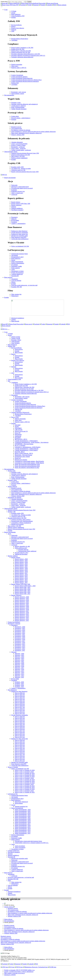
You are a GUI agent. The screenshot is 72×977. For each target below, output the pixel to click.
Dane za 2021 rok (20, 701)
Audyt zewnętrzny (20, 846)
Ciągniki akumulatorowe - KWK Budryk (26, 441)
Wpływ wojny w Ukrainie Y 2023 (24, 784)
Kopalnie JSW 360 (13, 879)
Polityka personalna (20, 418)
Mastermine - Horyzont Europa (23, 455)
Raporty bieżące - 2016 (21, 574)
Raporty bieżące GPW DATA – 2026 (25, 586)
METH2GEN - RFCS (21, 439)
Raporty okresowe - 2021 (22, 604)
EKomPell (18, 437)
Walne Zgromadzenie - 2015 (23, 827)
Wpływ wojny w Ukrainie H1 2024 (25, 781)
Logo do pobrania (13, 885)
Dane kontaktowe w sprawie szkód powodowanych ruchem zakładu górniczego (33, 493)
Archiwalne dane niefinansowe (19, 765)
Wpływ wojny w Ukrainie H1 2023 (25, 787)
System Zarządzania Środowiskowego (25, 404)
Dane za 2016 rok (20, 708)
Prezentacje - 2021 (20, 634)
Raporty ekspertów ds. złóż (22, 546)
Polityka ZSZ (18, 409)
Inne (9, 381)
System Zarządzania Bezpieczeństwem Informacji (28, 407)
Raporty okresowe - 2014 (22, 615)
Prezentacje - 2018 (20, 639)
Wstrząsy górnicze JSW (17, 496)
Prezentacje (14, 625)
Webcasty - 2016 (19, 669)
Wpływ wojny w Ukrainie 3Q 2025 (25, 773)
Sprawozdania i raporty (21, 398)
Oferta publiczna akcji (21, 548)
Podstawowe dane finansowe (19, 691)
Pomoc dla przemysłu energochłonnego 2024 (27, 464)
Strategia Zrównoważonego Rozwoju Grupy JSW (21, 510)
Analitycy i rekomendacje (18, 688)
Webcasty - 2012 (19, 675)
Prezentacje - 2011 (20, 650)
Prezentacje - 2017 (20, 641)
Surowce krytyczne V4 (21, 431)
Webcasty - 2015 (19, 671)
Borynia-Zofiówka (16, 348)
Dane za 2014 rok (20, 712)
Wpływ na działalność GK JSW (20, 768)
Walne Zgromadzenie (17, 808)
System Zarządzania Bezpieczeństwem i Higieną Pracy (30, 406)
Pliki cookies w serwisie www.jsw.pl (14, 973)
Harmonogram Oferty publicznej (27, 551)
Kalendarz (14, 540)
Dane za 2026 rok (20, 693)
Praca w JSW (15, 417)
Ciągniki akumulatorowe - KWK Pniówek (26, 448)
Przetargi (13, 485)
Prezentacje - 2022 (20, 633)
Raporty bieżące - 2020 (21, 568)
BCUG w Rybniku (20, 445)
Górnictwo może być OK (18, 516)
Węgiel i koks (11, 470)
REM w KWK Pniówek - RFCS (24, 453)
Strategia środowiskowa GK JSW (17, 518)
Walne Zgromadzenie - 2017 (23, 824)
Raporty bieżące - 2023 (21, 563)
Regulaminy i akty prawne (22, 396)
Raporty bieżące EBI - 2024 (22, 589)
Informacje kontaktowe (14, 891)
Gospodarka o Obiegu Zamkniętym (21, 522)
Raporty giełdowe (13, 556)
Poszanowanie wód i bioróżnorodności (22, 521)
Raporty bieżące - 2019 (21, 570)
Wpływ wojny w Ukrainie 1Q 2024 (25, 783)
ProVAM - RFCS (19, 452)
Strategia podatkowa (13, 855)
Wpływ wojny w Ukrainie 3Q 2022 (25, 792)
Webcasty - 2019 (19, 664)
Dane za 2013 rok (20, 713)
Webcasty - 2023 (19, 658)
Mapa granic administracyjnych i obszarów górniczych (26, 494)
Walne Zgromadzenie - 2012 (23, 831)
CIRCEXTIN (18, 429)
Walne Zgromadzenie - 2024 (23, 813)
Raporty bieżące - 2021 (21, 567)
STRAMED (18, 428)
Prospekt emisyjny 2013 (21, 552)
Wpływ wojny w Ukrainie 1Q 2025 (25, 776)
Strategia (10, 853)
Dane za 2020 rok (20, 702)
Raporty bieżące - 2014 (21, 578)
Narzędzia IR (11, 857)
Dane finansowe (12, 690)
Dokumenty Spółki (16, 838)
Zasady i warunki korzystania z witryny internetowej (18, 971)
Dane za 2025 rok (20, 694)
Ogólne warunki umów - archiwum (21, 507)
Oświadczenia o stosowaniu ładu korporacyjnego (28, 841)
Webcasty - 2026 (19, 653)
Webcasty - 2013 (19, 674)
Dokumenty (14, 395)
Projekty (13, 423)
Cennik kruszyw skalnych (18, 475)
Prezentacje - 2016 (20, 642)
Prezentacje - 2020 (20, 636)
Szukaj (29, 1)
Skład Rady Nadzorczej (21, 801)
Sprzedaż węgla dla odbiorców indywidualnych (24, 474)
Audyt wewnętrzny (20, 847)
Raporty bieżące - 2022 (21, 565)
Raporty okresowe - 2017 (22, 611)
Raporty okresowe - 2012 (22, 619)
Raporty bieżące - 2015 (21, 576)
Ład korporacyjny (13, 794)
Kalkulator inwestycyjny (18, 541)
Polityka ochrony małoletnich (16, 527)
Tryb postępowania (16, 489)
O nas (5, 9)
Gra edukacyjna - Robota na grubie (21, 515)
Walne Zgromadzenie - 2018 (23, 822)
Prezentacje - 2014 (20, 645)
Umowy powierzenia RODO (19, 500)
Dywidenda (14, 836)
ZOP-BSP (17, 425)
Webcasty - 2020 (19, 663)
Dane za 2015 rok (20, 710)
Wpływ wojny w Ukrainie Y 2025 (24, 772)
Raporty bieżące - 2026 (21, 559)
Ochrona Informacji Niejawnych (20, 412)
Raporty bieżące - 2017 (21, 573)
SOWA (17, 426)
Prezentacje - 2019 (20, 638)
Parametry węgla (16, 472)
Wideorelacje (14, 883)
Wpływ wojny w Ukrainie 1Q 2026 (25, 770)
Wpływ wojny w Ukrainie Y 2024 (24, 778)
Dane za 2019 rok (20, 704)
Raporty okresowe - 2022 (22, 603)
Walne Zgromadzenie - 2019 (23, 820)
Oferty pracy (18, 420)
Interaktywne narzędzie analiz (19, 762)
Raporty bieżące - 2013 (21, 579)
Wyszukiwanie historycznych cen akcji (22, 538)
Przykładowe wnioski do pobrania (20, 491)
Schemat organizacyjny (21, 806)
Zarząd (10, 335)
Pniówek (13, 366)
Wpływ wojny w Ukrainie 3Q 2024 (25, 779)
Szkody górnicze (12, 486)
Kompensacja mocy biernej (22, 456)
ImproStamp (18, 434)
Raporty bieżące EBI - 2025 (22, 587)
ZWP (12, 373)
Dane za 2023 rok (20, 697)
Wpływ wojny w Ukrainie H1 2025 (25, 775)
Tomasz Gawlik (15, 338)
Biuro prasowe (8, 277)
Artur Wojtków (15, 343)
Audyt (13, 844)
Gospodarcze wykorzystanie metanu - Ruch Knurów (29, 461)
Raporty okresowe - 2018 (22, 609)
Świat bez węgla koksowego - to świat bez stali (21, 877)
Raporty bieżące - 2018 (21, 571)
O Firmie (10, 333)
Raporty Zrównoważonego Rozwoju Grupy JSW (21, 529)
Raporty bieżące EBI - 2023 (22, 590)
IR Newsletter (15, 679)
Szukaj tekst (4, 1)
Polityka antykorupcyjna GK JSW (24, 389)
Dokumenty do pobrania (14, 497)
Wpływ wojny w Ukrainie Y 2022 (24, 790)
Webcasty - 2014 (19, 672)
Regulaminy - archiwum (18, 504)
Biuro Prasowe (8, 872)
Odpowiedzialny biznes (10, 151)
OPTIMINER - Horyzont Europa (24, 444)
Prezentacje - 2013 (20, 647)
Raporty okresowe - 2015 (22, 614)
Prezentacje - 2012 (20, 649)
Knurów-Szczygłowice (17, 360)
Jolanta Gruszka (15, 336)
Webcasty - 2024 (19, 656)
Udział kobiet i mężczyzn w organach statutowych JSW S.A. (32, 842)
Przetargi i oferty (12, 480)
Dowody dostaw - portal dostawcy (20, 483)
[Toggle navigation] (8, 329)
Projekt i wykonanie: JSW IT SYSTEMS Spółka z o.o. (19, 970)
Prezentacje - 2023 (20, 631)
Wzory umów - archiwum (18, 505)
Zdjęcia (10, 887)
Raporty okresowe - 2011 (22, 620)
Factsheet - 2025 (19, 683)
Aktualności (11, 874)
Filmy (9, 880)
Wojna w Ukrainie (13, 767)
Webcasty (14, 652)
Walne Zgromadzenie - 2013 (23, 830)
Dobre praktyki (15, 839)
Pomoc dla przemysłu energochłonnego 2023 (27, 466)
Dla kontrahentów (9, 95)
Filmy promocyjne (16, 882)
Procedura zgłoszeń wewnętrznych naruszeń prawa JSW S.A (32, 392)
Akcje (9, 534)
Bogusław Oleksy (16, 340)
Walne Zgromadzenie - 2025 (23, 811)
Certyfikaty (18, 411)
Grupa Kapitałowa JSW (14, 379)
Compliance (14, 382)
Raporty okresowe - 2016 (22, 612)
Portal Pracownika (40, 3)
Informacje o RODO (10, 975)
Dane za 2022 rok (20, 699)
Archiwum (14, 545)
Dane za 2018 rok (20, 705)
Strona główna (8, 919)
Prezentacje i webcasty (14, 623)
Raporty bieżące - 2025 (21, 560)
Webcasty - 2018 (19, 666)
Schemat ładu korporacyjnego (19, 795)
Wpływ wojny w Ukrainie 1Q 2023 (25, 789)
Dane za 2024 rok (20, 696)
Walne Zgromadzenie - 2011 (22, 833)
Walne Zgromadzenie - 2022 (23, 816)
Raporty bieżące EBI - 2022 (22, 592)
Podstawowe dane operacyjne (19, 738)
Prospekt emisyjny (23, 549)
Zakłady (10, 893)
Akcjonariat (14, 797)
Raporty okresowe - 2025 (22, 598)
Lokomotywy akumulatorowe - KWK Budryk (27, 447)
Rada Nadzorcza (12, 344)
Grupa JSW (15, 5)
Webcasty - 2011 (19, 677)
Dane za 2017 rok (20, 707)
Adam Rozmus (15, 341)
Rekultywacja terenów (21, 459)
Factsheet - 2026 (19, 682)
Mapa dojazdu (19, 352)
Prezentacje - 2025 (20, 628)
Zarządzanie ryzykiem (17, 849)
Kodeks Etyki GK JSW (21, 385)
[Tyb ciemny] (1, 6)
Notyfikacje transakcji (14, 852)
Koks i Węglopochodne (17, 477)
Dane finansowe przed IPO (18, 764)
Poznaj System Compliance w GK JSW (26, 384)
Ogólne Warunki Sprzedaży (19, 478)
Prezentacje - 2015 (20, 644)
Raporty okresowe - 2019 (22, 608)
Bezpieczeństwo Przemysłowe (23, 414)
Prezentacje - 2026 (20, 627)
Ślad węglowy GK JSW (14, 526)
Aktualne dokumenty (17, 499)
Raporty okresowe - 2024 (22, 600)
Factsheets (14, 680)
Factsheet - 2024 (19, 685)
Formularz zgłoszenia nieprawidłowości (26, 393)
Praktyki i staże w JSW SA (22, 422)
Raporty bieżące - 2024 (21, 562)
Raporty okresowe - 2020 (22, 606)
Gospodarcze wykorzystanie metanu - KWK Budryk (29, 463)
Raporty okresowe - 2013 (22, 617)
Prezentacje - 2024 (20, 630)
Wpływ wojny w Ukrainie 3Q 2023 (25, 786)
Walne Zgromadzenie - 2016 (23, 825)
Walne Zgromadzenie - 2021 (23, 817)
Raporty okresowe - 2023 (22, 601)
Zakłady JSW (11, 346)
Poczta (56, 3)
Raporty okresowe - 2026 (22, 597)
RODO (18, 3)
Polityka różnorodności (17, 835)
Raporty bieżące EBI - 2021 (22, 593)
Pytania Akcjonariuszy (14, 622)
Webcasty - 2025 (19, 655)
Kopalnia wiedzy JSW (17, 513)
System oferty (15, 482)
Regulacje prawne (16, 488)
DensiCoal (18, 458)
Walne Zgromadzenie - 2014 (23, 828)
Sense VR (17, 433)
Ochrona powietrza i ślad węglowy (21, 519)
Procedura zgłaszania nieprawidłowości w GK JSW (29, 390)
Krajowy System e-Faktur (18, 502)
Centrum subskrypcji (13, 850)
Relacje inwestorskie (10, 177)
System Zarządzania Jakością (23, 403)
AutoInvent (18, 436)
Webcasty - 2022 (19, 660)
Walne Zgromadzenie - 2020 (23, 819)
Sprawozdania (19, 803)
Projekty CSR (11, 511)
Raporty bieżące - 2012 (21, 581)
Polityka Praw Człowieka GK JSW (24, 387)
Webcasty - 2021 (19, 661)
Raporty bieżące (15, 557)
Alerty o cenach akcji (17, 543)
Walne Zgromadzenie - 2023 (23, 814)
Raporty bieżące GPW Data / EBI (20, 584)
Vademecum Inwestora (21, 554)
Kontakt (6, 297)
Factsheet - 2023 (19, 686)
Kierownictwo (19, 349)
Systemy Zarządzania (17, 400)
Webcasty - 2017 (19, 667)
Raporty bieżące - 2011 (21, 582)
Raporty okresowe (16, 595)
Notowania (14, 535)
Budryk (13, 354)
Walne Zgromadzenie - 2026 (23, 809)
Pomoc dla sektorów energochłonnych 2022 (27, 467)
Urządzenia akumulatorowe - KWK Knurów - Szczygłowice (31, 442)
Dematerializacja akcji (17, 798)
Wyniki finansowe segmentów (19, 715)
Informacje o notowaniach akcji (20, 537)
